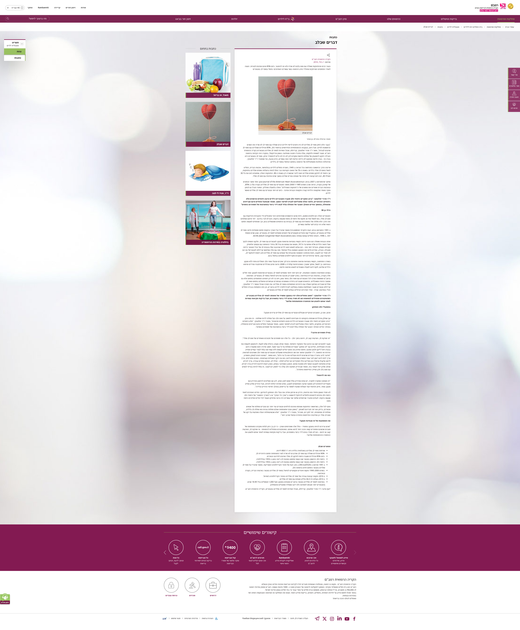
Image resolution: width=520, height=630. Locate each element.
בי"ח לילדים (284, 18)
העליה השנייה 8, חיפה (299, 618)
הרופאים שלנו (393, 18)
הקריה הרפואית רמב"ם (321, 59)
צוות (19, 51)
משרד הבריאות (280, 618)
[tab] (514, 73)
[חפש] (8, 19)
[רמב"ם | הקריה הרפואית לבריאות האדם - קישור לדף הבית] (494, 7)
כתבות (17, 57)
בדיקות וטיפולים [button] (449, 18)
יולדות (234, 18)
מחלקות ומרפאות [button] (506, 18)
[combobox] (14, 7)
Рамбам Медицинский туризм (256, 618)
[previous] (354, 552)
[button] (14, 44)
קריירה (57, 7)
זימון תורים (70, 7)
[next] (165, 552)
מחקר (29, 7)
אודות (83, 7)
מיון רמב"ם (341, 18)
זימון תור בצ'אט (183, 18)
